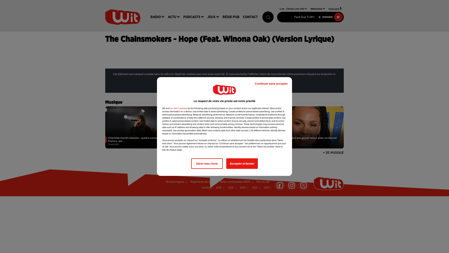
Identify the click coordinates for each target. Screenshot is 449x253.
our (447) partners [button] (178, 108)
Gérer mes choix (207, 163)
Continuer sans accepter (271, 84)
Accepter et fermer (242, 163)
